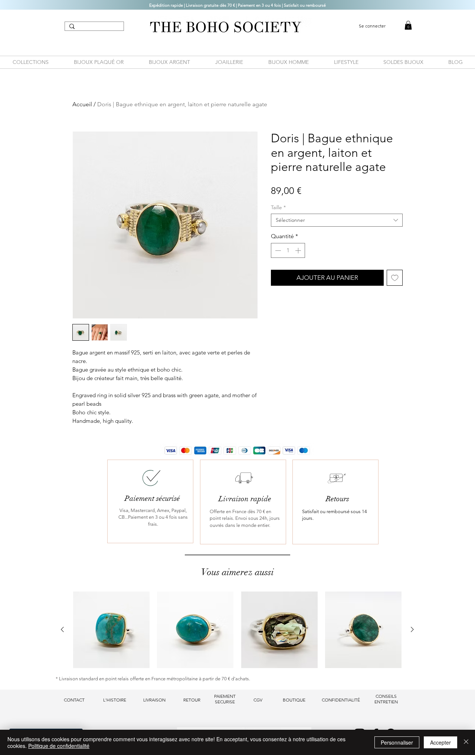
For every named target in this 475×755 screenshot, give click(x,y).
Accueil (82, 104)
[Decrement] (277, 250)
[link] (408, 25)
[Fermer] (466, 742)
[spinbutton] (288, 250)
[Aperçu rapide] (111, 630)
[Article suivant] (412, 629)
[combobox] (337, 220)
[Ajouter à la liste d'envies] (395, 278)
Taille (278, 207)
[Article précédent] (62, 629)
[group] (237, 629)
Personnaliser (397, 742)
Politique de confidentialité (58, 745)
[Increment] (299, 250)
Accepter (440, 742)
